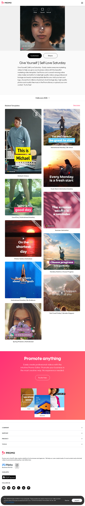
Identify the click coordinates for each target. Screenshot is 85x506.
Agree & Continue (77, 501)
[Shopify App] (42, 477)
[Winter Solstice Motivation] (23, 238)
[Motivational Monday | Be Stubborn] (23, 280)
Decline (67, 500)
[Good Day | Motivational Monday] (23, 197)
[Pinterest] (28, 488)
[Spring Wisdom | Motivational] (23, 321)
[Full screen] (62, 45)
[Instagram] (17, 465)
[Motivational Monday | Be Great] (62, 127)
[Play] (42, 28)
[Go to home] (7, 2)
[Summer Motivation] (62, 210)
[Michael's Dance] (23, 141)
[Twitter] (18, 488)
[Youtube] (13, 488)
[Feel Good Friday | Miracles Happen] (62, 293)
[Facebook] (7, 466)
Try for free (42, 378)
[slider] (22, 48)
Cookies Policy (10, 502)
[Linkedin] (23, 488)
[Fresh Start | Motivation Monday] (62, 168)
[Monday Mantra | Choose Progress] (62, 251)
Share (50, 56)
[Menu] (82, 3)
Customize (35, 56)
